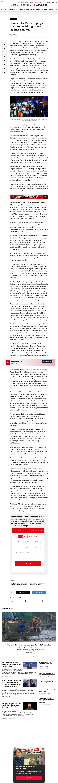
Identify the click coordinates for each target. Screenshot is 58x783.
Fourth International (8, 13)
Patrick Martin (13, 34)
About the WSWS (38, 13)
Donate (53, 13)
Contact (48, 2)
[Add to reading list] (4, 72)
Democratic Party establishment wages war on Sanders (37, 583)
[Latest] (5, 10)
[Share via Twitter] (4, 48)
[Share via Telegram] (4, 56)
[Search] (56, 10)
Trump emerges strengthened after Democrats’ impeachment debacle (19, 583)
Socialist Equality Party (22, 13)
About (53, 2)
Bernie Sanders (31, 601)
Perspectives (13, 601)
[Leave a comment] (4, 68)
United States (22, 601)
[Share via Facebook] (4, 44)
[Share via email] (4, 60)
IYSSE (31, 13)
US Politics (39, 601)
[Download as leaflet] (4, 64)
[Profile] (56, 2)
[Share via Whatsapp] (4, 52)
